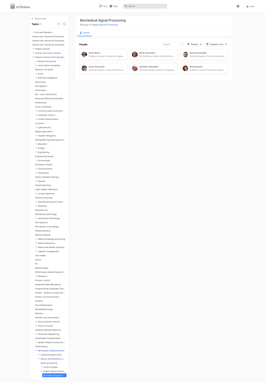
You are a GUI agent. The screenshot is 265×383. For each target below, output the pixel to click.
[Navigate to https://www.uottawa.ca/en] (20, 6)
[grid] (154, 62)
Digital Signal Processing (105, 24)
